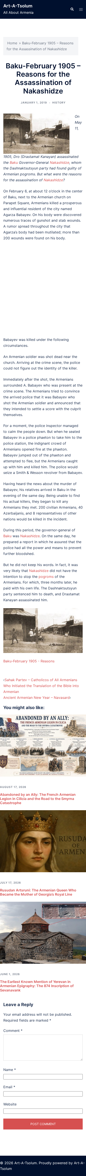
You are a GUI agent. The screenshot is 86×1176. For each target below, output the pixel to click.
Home (12, 43)
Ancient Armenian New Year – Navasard (36, 697)
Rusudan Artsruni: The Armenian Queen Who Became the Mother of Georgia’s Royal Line (38, 892)
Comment (12, 1030)
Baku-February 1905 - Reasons (28, 661)
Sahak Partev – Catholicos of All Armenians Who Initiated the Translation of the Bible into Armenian (41, 686)
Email (9, 1087)
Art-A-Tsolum (17, 6)
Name (9, 1069)
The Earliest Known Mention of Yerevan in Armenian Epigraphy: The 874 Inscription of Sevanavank (37, 985)
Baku (14, 162)
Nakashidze (59, 162)
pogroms (46, 576)
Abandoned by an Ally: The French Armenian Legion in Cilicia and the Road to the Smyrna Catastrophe (38, 798)
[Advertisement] (43, 289)
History (58, 102)
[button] (72, 9)
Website (10, 1104)
